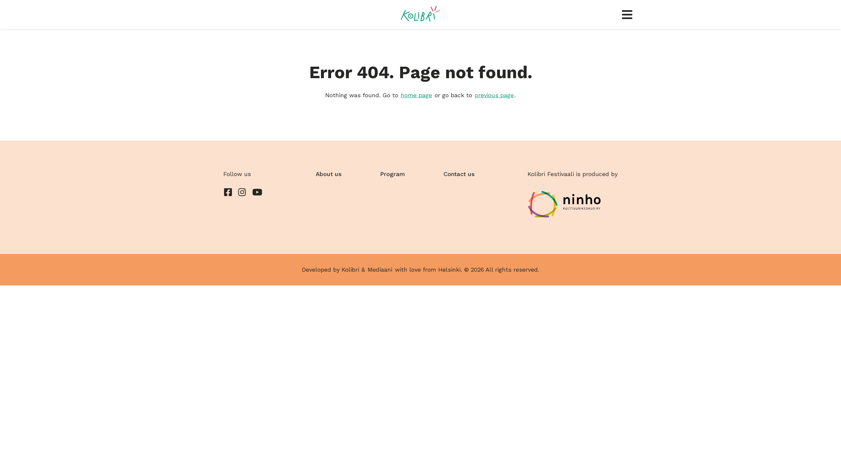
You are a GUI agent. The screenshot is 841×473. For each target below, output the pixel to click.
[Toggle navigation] (627, 14)
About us (329, 173)
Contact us (459, 173)
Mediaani (380, 269)
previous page (494, 95)
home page (416, 95)
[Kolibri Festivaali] (420, 13)
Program (392, 173)
